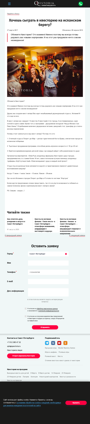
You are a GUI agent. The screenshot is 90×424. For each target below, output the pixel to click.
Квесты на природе (14, 380)
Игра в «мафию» (51, 352)
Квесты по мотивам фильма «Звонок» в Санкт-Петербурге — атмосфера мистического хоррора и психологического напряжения (70, 222)
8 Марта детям (44, 373)
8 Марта (34, 373)
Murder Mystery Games (66, 348)
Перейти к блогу (13, 14)
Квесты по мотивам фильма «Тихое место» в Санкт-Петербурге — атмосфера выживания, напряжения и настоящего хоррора (45, 222)
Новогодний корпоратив (48, 377)
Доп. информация (15, 291)
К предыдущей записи (13, 235)
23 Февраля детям (14, 377)
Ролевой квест (50, 356)
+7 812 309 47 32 (14, 342)
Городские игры (51, 348)
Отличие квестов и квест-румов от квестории (62, 361)
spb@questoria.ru (14, 346)
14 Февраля (55, 373)
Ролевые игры (64, 352)
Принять (76, 403)
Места (60, 356)
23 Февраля (66, 373)
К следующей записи (77, 235)
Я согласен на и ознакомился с (43, 310)
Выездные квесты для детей (18, 373)
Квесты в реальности (68, 377)
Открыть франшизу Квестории (23, 356)
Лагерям (26, 377)
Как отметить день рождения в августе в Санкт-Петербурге (16, 221)
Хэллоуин (34, 377)
